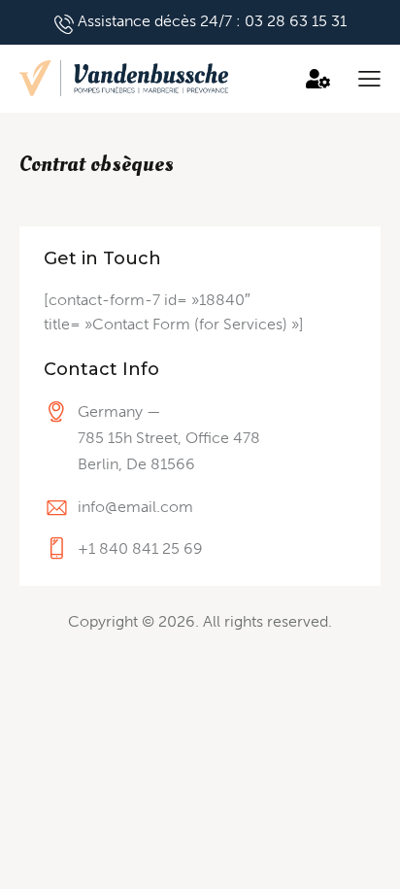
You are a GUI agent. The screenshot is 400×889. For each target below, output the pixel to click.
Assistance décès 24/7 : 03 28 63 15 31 (212, 21)
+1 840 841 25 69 (140, 548)
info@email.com (135, 506)
